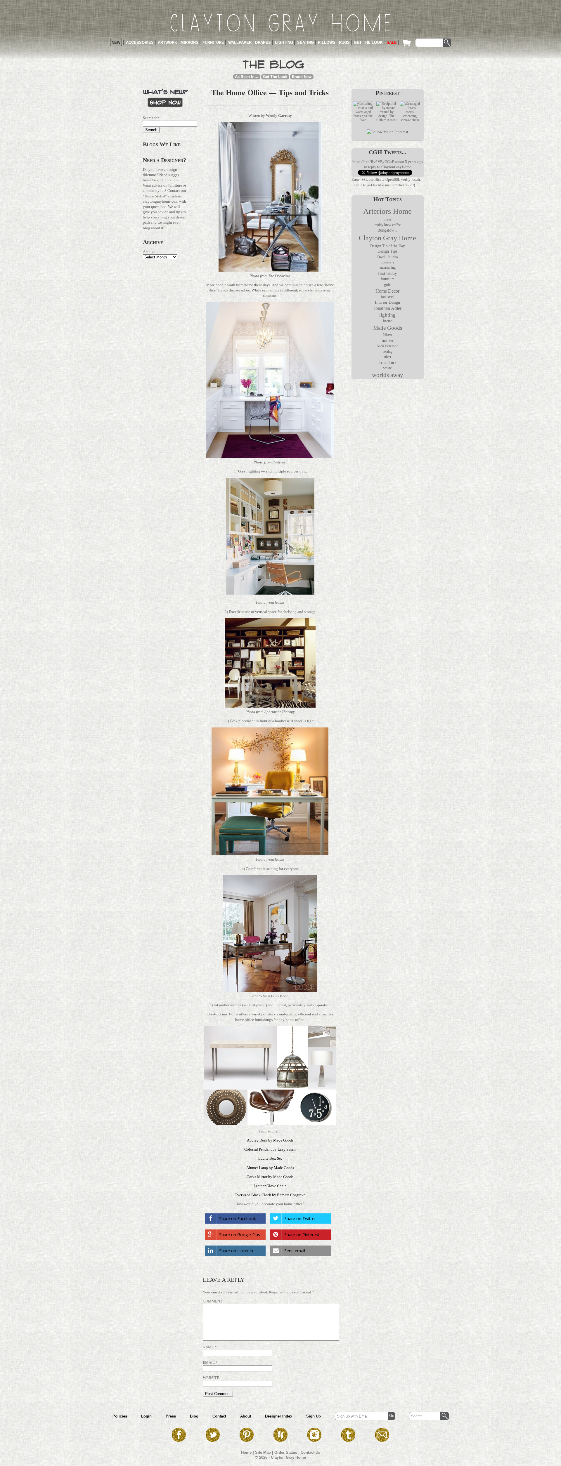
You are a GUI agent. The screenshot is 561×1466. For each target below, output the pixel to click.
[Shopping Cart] (407, 42)
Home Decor (387, 291)
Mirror (387, 334)
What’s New (165, 97)
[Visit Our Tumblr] (348, 1440)
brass (388, 219)
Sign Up (313, 1416)
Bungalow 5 (387, 230)
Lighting (284, 42)
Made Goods (387, 328)
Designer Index (278, 1416)
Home (246, 1452)
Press (171, 1416)
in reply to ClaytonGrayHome (387, 167)
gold (387, 284)
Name (208, 1347)
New (116, 42)
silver (387, 357)
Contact (219, 1416)
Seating (305, 42)
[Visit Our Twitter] (212, 1440)
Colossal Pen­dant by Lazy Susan (270, 1149)
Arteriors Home (387, 211)
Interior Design (387, 302)
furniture (387, 279)
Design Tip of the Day (387, 246)
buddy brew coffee (388, 225)
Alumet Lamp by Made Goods (270, 1167)
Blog (194, 1416)
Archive (149, 251)
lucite (387, 321)
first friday (387, 273)
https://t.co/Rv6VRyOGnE (373, 161)
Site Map (263, 1452)
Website (211, 1377)
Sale (392, 42)
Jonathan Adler (387, 308)
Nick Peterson (388, 346)
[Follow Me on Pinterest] (387, 132)
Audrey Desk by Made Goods (270, 1140)
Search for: (151, 118)
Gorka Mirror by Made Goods (270, 1177)
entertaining (388, 267)
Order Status (285, 1452)
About (245, 1416)
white (387, 368)
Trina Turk (387, 362)
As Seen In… (246, 76)
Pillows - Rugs (334, 42)
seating (387, 352)
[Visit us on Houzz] (280, 1440)
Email (209, 1362)
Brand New (301, 76)
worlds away (387, 374)
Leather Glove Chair (270, 1186)
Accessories (140, 42)
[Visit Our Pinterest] (246, 1440)
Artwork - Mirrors (178, 42)
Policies (119, 1416)
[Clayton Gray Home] (280, 22)
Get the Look (368, 42)
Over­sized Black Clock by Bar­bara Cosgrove (270, 1195)
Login (146, 1416)
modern (387, 340)
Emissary (387, 262)
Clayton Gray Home (387, 238)
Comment (212, 1301)
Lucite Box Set (270, 1158)
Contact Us (310, 1452)
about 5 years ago (409, 161)
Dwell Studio (387, 257)
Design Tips (387, 251)
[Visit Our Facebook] (178, 1440)
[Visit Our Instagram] (314, 1440)
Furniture (213, 42)
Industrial (387, 297)
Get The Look (275, 76)
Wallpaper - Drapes (249, 42)
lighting (387, 315)
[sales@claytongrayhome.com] (382, 1440)
